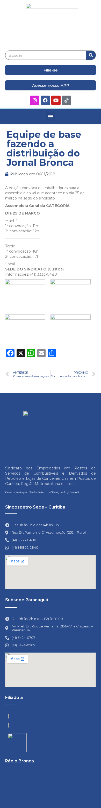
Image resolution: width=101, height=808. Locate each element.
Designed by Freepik (65, 492)
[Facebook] (45, 100)
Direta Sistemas (39, 492)
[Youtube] (56, 100)
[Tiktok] (66, 100)
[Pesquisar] (91, 55)
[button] (50, 116)
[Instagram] (34, 100)
